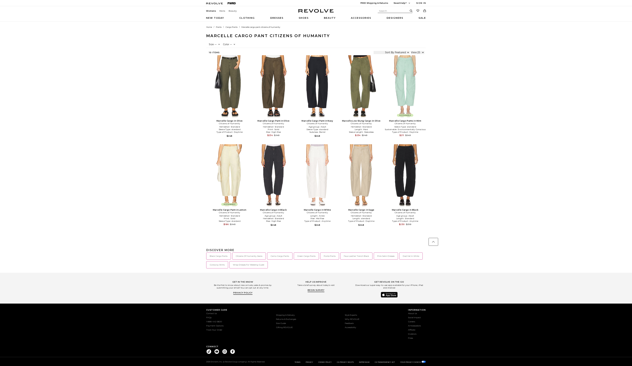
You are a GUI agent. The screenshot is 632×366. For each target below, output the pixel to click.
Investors (412, 334)
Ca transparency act (385, 362)
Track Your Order (214, 330)
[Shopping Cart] (424, 11)
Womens (211, 11)
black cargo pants (218, 256)
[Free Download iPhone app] (389, 297)
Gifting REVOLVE (284, 327)
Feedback (349, 323)
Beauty (233, 11)
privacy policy (242, 292)
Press (410, 338)
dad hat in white (411, 256)
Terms (297, 362)
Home (209, 27)
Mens (222, 11)
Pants (219, 27)
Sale (422, 17)
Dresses (276, 17)
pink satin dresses (386, 256)
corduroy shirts (217, 264)
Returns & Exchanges (286, 319)
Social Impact (414, 317)
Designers (395, 17)
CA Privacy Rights (345, 362)
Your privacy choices (410, 362)
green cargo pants (306, 256)
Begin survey (316, 290)
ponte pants (330, 256)
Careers (411, 321)
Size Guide (281, 323)
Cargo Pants (231, 27)
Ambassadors (414, 325)
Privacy (309, 362)
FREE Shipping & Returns (374, 3)
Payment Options (215, 325)
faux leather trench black (356, 256)
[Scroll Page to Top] (433, 242)
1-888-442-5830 (214, 321)
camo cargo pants (280, 256)
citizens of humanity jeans (249, 256)
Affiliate (411, 330)
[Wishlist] (418, 11)
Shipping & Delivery (285, 315)
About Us (412, 313)
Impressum (364, 362)
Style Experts (351, 315)
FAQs (208, 317)
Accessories (361, 17)
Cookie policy (325, 362)
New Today (215, 17)
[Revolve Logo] (316, 12)
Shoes (304, 17)
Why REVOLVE (352, 319)
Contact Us (211, 313)
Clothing (247, 17)
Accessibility (350, 327)
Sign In (421, 3)
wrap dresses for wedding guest (248, 264)
